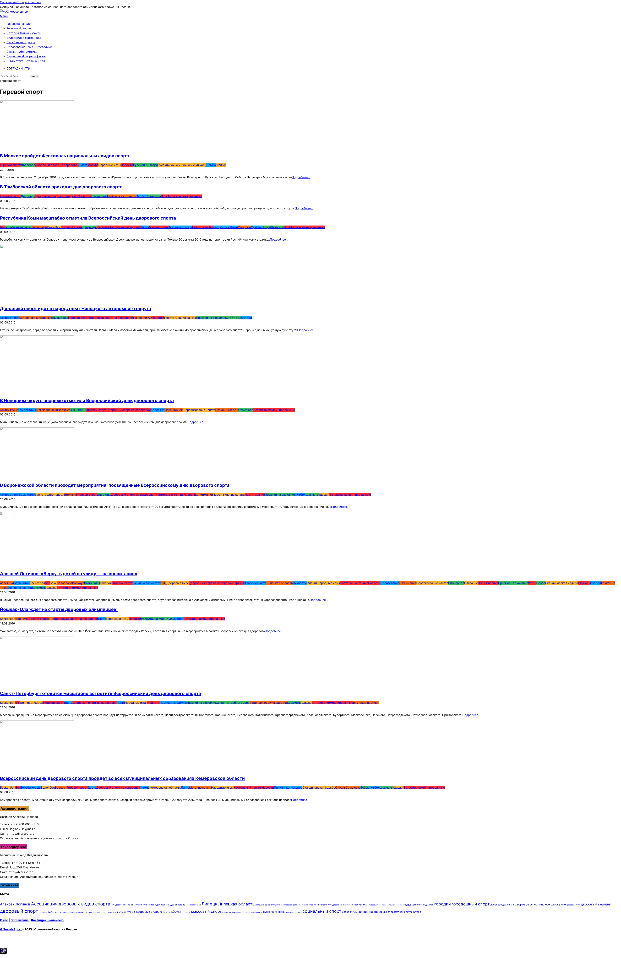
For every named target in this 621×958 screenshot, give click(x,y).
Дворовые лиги (177, 583)
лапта (187, 912)
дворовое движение (502, 904)
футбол (354, 912)
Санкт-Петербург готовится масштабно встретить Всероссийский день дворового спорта (100, 693)
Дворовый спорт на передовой (57, 165)
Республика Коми (225, 227)
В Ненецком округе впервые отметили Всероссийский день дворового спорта (87, 400)
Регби (208, 227)
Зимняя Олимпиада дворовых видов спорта (158, 904)
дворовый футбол (46, 912)
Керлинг (238, 583)
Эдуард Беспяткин (412, 904)
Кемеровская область (165, 787)
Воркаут (46, 317)
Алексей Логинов (15, 904)
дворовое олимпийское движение (540, 904)
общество (226, 912)
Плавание (471, 583)
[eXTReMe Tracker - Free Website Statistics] (3, 952)
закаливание (82, 912)
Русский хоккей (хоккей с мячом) (182, 165)
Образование (389, 583)
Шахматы (154, 196)
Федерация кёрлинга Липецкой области (385, 905)
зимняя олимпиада (97, 912)
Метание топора (180, 227)
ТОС (365, 904)
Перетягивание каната (180, 317)
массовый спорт (206, 911)
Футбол (141, 196)
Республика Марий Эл (157, 618)
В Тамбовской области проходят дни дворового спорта (61, 186)
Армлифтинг (9, 410)
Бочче (24, 702)
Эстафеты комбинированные (181, 196)
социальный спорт (321, 911)
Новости (127, 165)
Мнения (312, 583)
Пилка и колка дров (288, 787)
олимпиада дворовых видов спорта (247, 912)
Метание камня (200, 787)
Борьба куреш (30, 787)
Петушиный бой (226, 410)
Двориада (28, 165)
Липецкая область (279, 583)
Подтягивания (255, 494)
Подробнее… (301, 177)
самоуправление (294, 912)
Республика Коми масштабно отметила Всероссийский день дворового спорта (88, 218)
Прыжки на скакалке (211, 317)
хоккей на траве (370, 911)
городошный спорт (471, 903)
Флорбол (244, 227)
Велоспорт (39, 227)
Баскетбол (42, 494)
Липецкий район (262, 905)
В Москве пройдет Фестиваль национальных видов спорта (65, 155)
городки (442, 903)
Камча (144, 787)
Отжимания (204, 494)
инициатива (111, 912)
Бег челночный (29, 317)
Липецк (209, 903)
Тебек (364, 787)
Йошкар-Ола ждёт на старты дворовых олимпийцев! (59, 609)
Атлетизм (7, 583)
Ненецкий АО (142, 317)
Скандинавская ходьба (561, 583)
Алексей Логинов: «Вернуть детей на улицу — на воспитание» (68, 573)
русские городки (274, 911)
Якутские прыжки (366, 702)
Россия (304, 905)
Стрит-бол (99, 196)
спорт (345, 911)
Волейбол (54, 227)
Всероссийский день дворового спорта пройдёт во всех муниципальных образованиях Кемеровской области (122, 778)
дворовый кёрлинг (596, 904)
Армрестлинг (9, 317)
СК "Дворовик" (335, 905)
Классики (251, 583)
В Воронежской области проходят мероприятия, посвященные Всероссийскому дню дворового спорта (115, 485)
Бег (2, 227)
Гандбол (106, 583)
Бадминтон (27, 494)
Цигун (266, 227)
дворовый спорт (19, 911)
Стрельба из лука (262, 702)
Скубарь (584, 583)
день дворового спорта (66, 912)
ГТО (163, 583)
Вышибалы (60, 317)
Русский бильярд (145, 165)
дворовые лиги (573, 905)
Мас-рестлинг (159, 227)
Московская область (291, 905)
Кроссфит (158, 410)
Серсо (540, 583)
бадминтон (428, 905)
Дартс (68, 702)
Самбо (211, 165)
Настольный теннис (169, 494)
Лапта (83, 165)
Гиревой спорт (10, 165)
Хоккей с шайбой (20, 587)
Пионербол (456, 583)
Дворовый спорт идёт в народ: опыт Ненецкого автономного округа (75, 308)
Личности (300, 583)
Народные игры (109, 165)
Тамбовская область (121, 196)
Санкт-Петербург (228, 702)
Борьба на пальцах (18, 227)
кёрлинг (177, 912)
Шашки (221, 165)
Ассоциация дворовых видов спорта (70, 904)
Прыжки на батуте (173, 702)
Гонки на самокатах (147, 583)
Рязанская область (318, 905)
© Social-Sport (11, 929)
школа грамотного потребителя (402, 911)
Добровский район (124, 905)
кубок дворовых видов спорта (148, 911)
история (121, 912)
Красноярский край (192, 905)
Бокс (53, 583)
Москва (92, 165)
